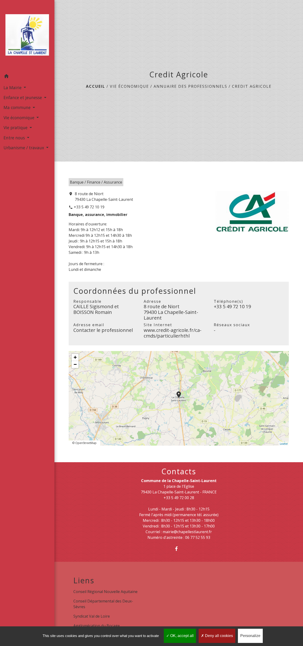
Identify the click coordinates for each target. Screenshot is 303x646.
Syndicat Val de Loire (91, 616)
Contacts (178, 471)
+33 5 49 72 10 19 (89, 207)
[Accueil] (27, 36)
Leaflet (284, 443)
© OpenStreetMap (84, 443)
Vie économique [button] (20, 117)
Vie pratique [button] (16, 127)
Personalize (250, 636)
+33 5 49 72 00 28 (179, 497)
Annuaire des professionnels (190, 86)
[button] (27, 76)
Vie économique (129, 86)
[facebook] (179, 548)
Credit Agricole (252, 86)
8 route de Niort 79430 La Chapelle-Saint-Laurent (104, 196)
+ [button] (75, 357)
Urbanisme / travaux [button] (24, 147)
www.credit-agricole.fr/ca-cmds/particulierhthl (172, 333)
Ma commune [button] (18, 107)
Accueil (95, 86)
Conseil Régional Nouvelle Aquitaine (105, 591)
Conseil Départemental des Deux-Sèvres (103, 603)
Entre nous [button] (15, 138)
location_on (176, 392)
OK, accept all (181, 636)
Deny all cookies (218, 636)
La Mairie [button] (13, 87)
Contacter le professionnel (103, 330)
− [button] (75, 364)
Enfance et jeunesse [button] (23, 97)
